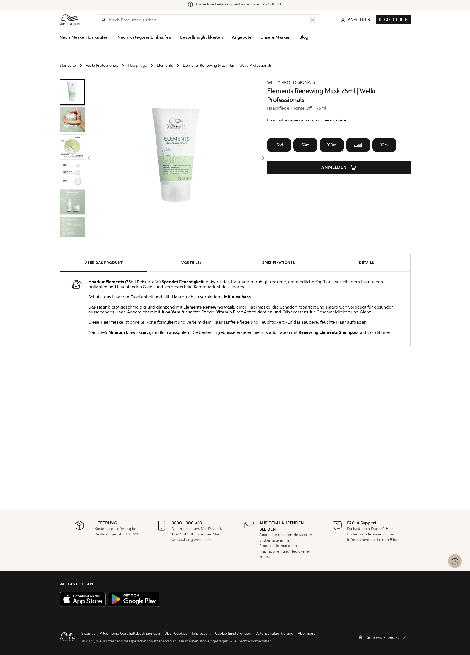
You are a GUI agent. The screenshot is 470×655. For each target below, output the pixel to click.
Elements (165, 65)
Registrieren (393, 19)
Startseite (68, 65)
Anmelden (334, 167)
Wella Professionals (102, 65)
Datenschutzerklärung (274, 633)
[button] (103, 20)
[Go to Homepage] (70, 19)
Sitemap (88, 633)
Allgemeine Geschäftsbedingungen (130, 633)
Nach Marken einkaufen (84, 37)
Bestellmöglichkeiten (201, 37)
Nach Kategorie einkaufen (144, 37)
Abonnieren (308, 633)
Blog (303, 37)
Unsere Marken (275, 37)
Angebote (242, 37)
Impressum (201, 633)
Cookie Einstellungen (233, 633)
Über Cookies (175, 633)
